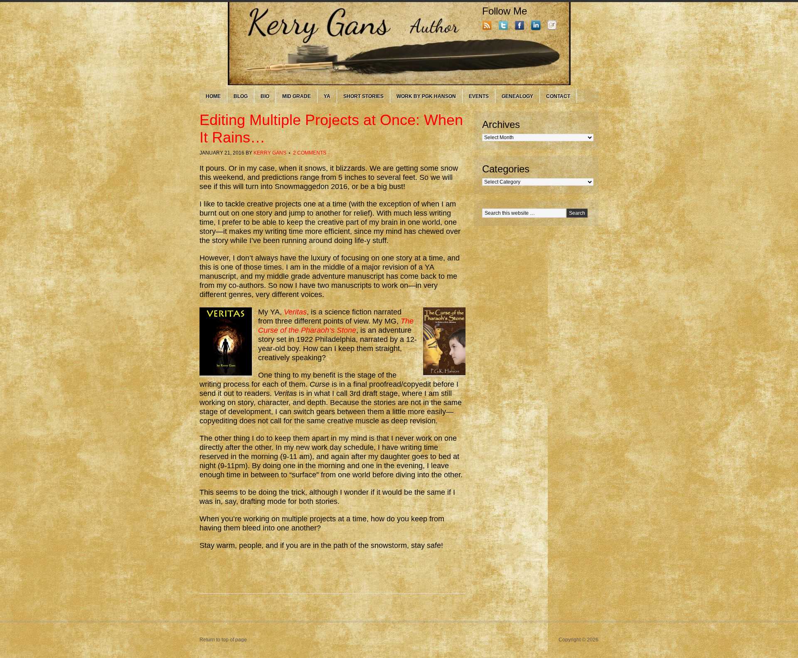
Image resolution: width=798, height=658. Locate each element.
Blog (241, 96)
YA (327, 96)
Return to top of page (223, 640)
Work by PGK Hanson (426, 96)
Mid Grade (296, 96)
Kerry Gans (270, 153)
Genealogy (517, 96)
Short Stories (363, 96)
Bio (265, 96)
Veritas (295, 312)
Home (213, 96)
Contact (558, 96)
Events (479, 96)
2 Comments (309, 153)
